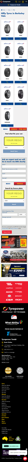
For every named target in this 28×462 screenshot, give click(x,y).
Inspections (4, 405)
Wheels (4, 394)
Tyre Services (5, 408)
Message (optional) (6, 217)
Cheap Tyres (4, 433)
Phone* (9, 169)
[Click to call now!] (16, 1)
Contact (4, 415)
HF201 (7, 57)
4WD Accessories (6, 401)
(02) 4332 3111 (8, 349)
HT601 (7, 100)
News (3, 421)
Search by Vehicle (6, 385)
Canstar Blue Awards (6, 429)
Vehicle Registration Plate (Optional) (8, 211)
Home (3, 10)
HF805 (20, 57)
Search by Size (5, 387)
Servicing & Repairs (6, 406)
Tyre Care (4, 390)
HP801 (20, 78)
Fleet (3, 419)
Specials (4, 414)
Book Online (5, 417)
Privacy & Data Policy (10, 458)
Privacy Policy (5, 228)
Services (4, 399)
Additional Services (6, 412)
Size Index (4, 428)
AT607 (20, 35)
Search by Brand (5, 389)
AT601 (7, 35)
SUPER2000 (7, 122)
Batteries (4, 403)
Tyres (3, 383)
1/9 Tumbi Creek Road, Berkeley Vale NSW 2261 (14, 346)
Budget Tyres (5, 431)
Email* (3, 173)
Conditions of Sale (18, 458)
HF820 (7, 78)
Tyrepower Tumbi (15, 5)
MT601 (20, 100)
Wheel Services (5, 410)
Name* (4, 164)
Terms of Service (14, 228)
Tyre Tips (4, 392)
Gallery (4, 423)
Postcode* (4, 178)
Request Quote (6, 232)
